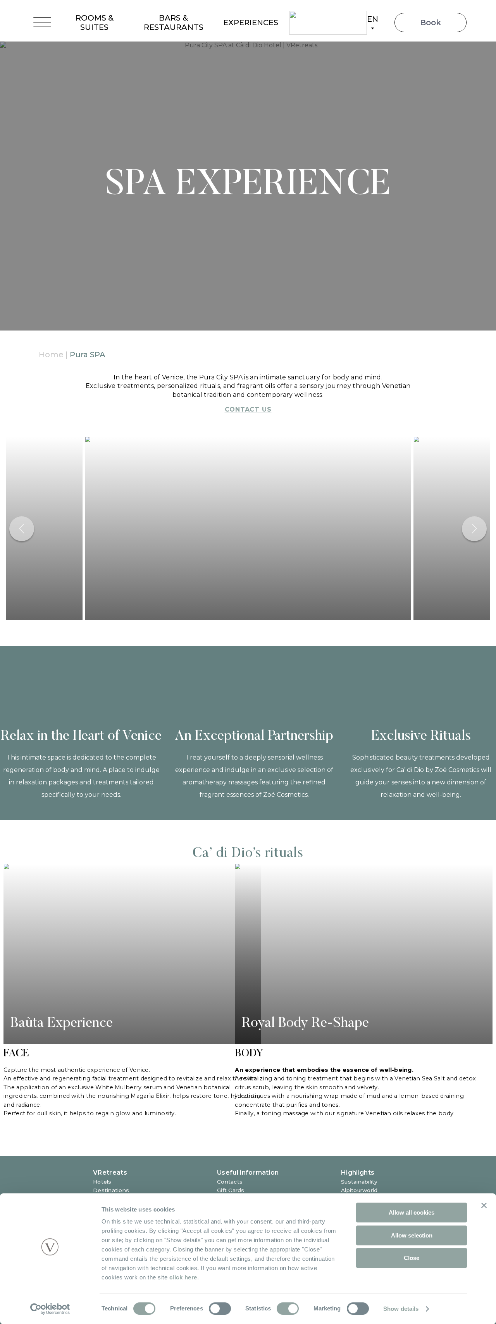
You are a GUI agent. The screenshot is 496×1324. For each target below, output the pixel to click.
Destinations (111, 1190)
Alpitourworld (359, 1190)
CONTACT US (248, 409)
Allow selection (411, 1235)
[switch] (220, 1308)
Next (474, 528)
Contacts (230, 1182)
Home (51, 354)
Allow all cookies (411, 1212)
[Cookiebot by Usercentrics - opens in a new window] (50, 1309)
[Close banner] (484, 1205)
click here (183, 1277)
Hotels (102, 1182)
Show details (400, 1308)
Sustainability (359, 1182)
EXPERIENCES (250, 22)
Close (411, 1258)
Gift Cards (231, 1190)
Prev (21, 528)
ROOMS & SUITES (95, 22)
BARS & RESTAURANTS (173, 22)
